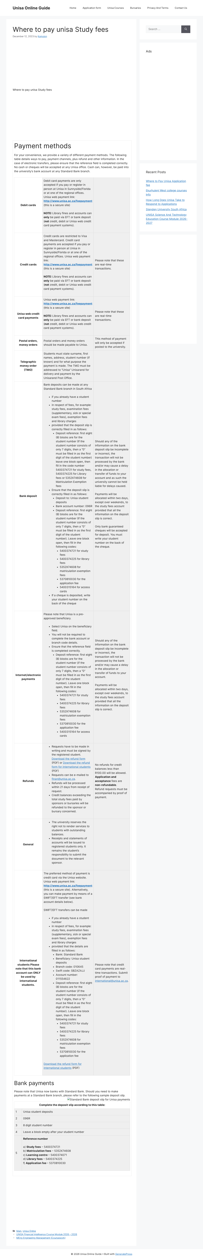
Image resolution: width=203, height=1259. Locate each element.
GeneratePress (123, 1254)
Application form (92, 7)
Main (18, 1231)
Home (73, 7)
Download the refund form (68, 758)
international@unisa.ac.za (111, 980)
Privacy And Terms (157, 7)
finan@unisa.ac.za (63, 779)
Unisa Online (29, 1231)
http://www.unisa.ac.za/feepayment (68, 201)
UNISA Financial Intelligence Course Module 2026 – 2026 (46, 1234)
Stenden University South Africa (166, 209)
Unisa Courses (115, 7)
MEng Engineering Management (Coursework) (40, 1237)
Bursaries (135, 7)
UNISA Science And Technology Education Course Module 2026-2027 (166, 218)
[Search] (185, 29)
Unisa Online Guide (31, 8)
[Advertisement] (71, 65)
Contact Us (181, 7)
